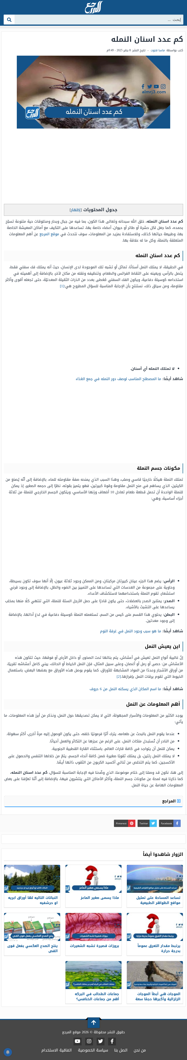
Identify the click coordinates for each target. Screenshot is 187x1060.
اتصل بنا (121, 1050)
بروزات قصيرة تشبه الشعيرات (94, 945)
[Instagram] (89, 1041)
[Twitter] (100, 1041)
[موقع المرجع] (93, 7)
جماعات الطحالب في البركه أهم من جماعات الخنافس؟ (97, 996)
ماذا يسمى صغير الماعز (100, 897)
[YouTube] (78, 1041)
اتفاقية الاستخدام (56, 1050)
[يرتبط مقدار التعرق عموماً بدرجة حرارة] (155, 927)
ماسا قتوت (158, 50)
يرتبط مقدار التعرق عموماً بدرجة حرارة (159, 948)
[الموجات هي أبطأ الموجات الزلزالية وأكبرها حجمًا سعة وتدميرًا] (155, 975)
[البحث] (9, 19)
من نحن (140, 1050)
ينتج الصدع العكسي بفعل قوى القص (32, 948)
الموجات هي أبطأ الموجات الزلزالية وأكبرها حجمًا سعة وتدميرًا (157, 999)
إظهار (76, 210)
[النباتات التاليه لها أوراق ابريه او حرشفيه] (32, 879)
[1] (62, 286)
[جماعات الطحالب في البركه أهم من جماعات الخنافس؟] (93, 975)
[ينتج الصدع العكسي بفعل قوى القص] (32, 927)
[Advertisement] (93, 167)
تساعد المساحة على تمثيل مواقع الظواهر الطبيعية (158, 900)
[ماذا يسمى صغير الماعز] (93, 879)
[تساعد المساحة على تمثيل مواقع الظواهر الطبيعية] (155, 879)
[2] (119, 676)
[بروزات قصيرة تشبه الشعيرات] (93, 927)
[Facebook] (112, 1041)
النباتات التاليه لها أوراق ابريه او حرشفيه (33, 900)
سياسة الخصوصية (93, 1050)
